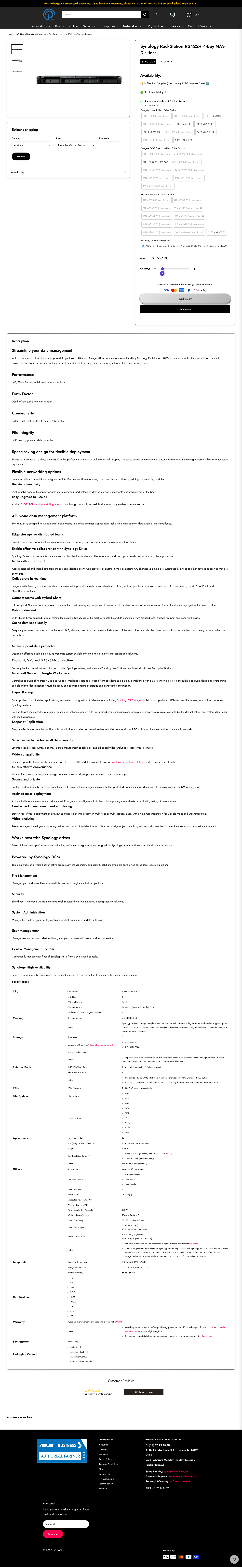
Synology (148, 61)
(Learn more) (207, 1336)
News (102, 1469)
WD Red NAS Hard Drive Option (157, 194)
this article (193, 1243)
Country (16, 138)
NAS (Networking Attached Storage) (30, 34)
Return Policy (105, 1459)
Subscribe (53, 1534)
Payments (103, 1454)
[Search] (145, 14)
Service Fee (104, 1474)
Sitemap (103, 1488)
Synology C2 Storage (128, 700)
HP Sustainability (107, 1478)
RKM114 (160, 1153)
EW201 (118, 1321)
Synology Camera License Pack (156, 240)
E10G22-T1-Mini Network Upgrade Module (44, 504)
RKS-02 (168, 1153)
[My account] (157, 14)
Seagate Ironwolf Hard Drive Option (158, 110)
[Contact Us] (173, 14)
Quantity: (145, 268)
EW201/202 (207, 1327)
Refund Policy (17, 172)
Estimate (21, 156)
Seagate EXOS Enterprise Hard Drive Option (163, 148)
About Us (103, 1444)
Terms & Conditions (108, 1464)
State (58, 138)
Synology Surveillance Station (127, 762)
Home (9, 34)
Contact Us (104, 1449)
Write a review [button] (144, 1392)
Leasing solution (107, 1483)
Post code (104, 138)
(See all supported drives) (101, 1044)
